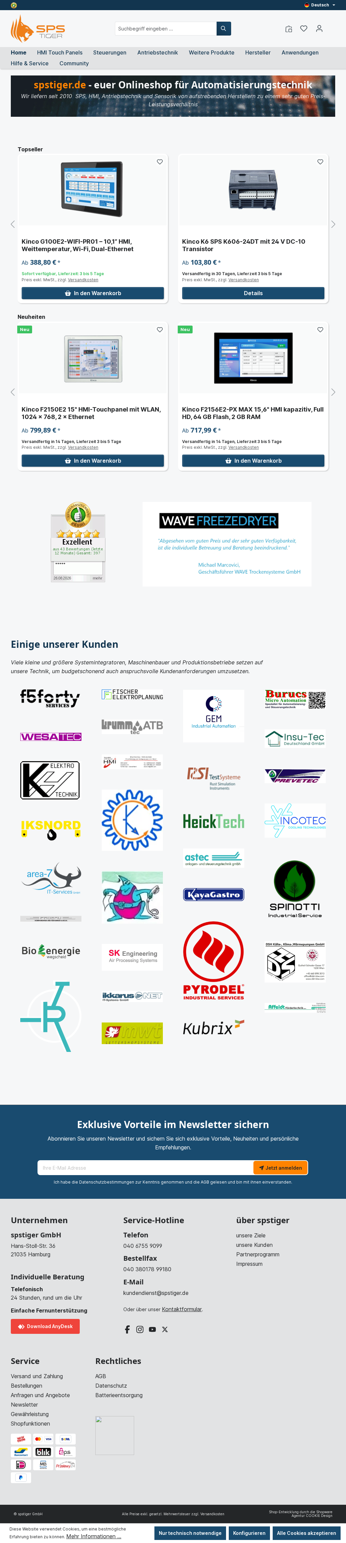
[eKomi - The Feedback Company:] (14, 4)
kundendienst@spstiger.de (156, 1292)
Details (92, 293)
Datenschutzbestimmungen (106, 1182)
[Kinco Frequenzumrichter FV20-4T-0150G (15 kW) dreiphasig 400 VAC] (253, 190)
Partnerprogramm (257, 1254)
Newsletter (24, 1404)
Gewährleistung (30, 1414)
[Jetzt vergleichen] (288, 28)
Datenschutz (111, 1385)
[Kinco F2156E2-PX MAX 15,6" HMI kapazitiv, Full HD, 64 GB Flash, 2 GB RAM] (92, 358)
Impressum (249, 1263)
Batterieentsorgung (119, 1395)
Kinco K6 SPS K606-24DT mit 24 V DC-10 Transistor (83, 245)
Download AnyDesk (49, 1326)
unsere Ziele (251, 1235)
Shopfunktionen (30, 1423)
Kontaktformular (182, 1309)
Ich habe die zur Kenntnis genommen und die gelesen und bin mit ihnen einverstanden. (173, 1182)
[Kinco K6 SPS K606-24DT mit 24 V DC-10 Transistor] (92, 190)
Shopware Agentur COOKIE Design (312, 1514)
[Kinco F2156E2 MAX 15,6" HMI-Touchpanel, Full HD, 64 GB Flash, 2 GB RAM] (253, 358)
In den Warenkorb (258, 293)
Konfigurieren (249, 1533)
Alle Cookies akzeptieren (306, 1533)
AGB (205, 1182)
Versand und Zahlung (37, 1376)
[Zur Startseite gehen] (38, 28)
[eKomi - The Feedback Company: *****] (78, 541)
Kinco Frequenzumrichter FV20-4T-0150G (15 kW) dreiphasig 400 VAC (252, 245)
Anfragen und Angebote (40, 1395)
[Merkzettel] (304, 28)
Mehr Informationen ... (93, 1536)
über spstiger (263, 1220)
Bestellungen (26, 1385)
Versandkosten (83, 279)
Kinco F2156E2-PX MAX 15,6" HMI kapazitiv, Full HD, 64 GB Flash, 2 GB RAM (92, 413)
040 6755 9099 (142, 1245)
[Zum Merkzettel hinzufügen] (160, 162)
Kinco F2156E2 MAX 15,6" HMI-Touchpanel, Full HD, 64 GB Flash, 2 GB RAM (252, 413)
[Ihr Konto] (319, 28)
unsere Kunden (254, 1244)
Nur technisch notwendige (190, 1533)
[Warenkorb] (331, 26)
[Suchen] (224, 29)
